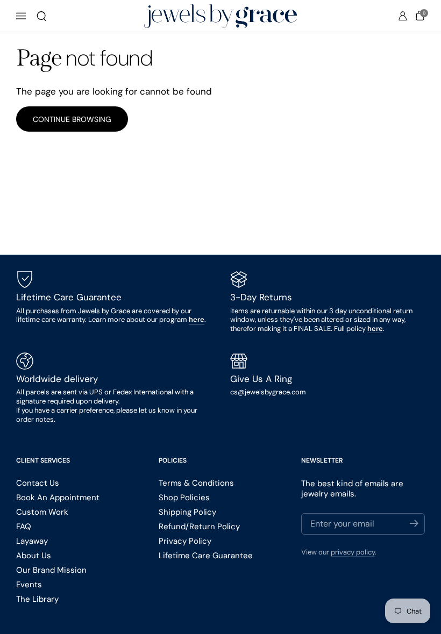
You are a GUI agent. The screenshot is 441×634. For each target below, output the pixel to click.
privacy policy (353, 552)
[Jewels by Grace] (220, 16)
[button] (41, 16)
